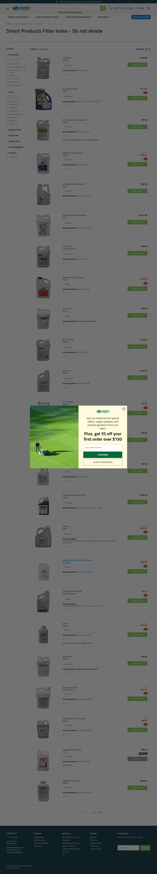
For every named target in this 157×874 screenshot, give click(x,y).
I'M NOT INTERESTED (103, 462)
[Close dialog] (123, 409)
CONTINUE (103, 454)
